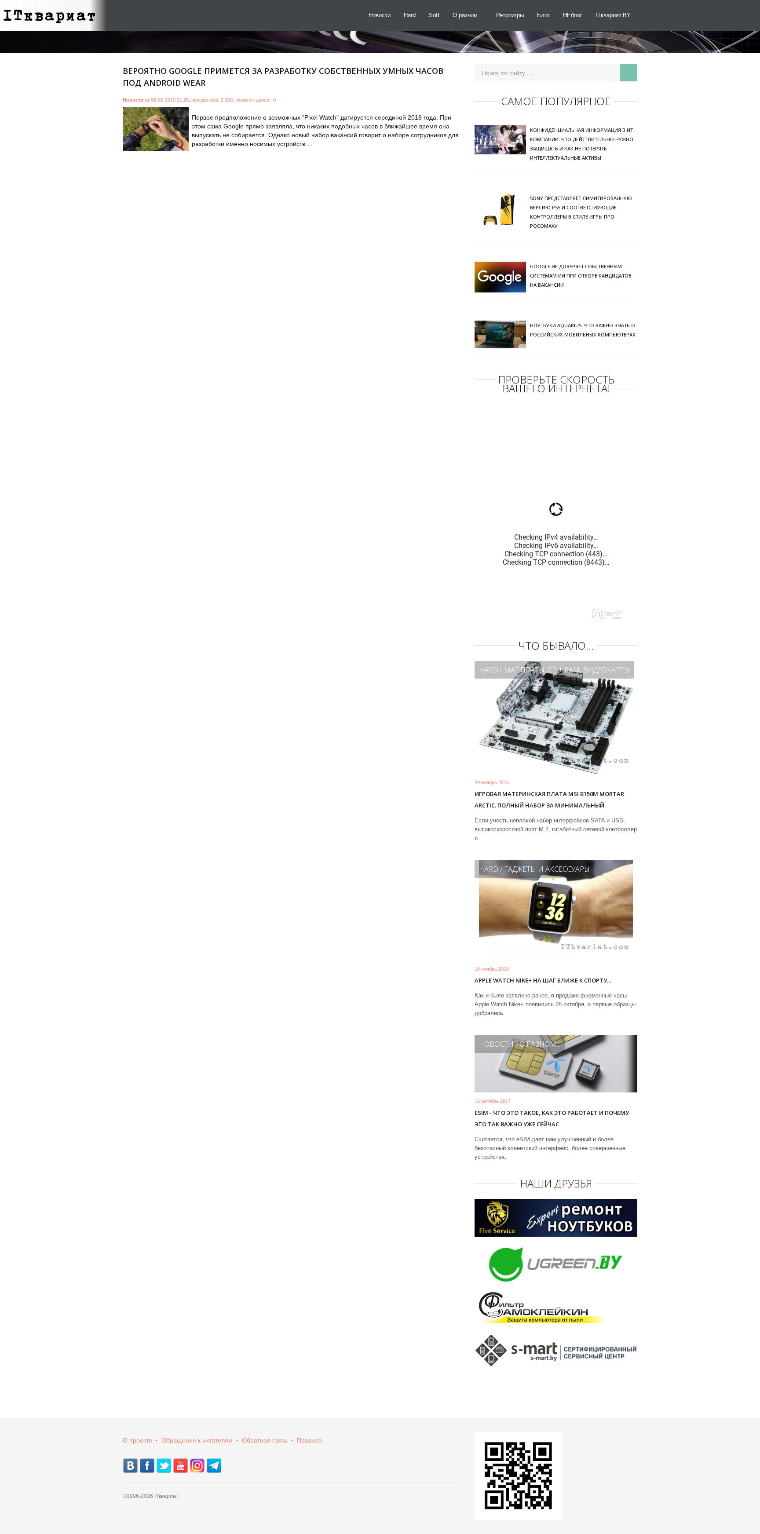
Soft (434, 15)
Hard (410, 15)
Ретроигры (510, 15)
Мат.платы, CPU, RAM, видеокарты (567, 670)
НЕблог (572, 15)
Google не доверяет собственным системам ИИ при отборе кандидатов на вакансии (581, 275)
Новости (380, 15)
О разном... (468, 15)
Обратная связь (265, 1440)
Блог (543, 15)
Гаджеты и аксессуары (547, 869)
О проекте (137, 1440)
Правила (309, 1440)
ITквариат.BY (613, 15)
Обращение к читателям (197, 1440)
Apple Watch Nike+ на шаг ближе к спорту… (543, 980)
